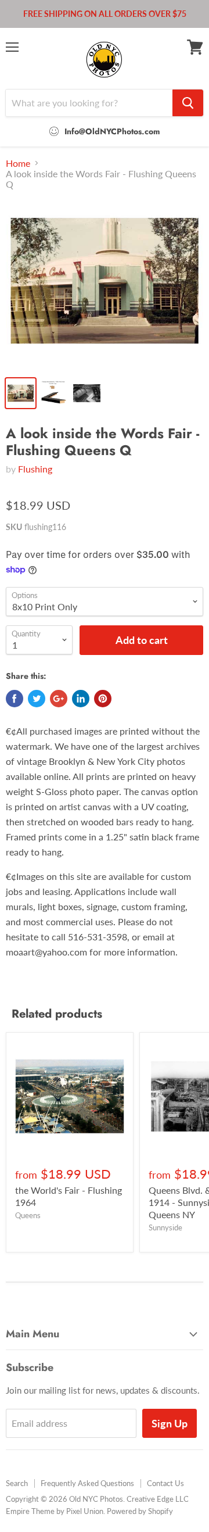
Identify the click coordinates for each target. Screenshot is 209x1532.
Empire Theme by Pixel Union (54, 1511)
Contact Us (165, 1483)
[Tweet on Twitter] (36, 698)
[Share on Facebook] (14, 698)
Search (17, 1483)
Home (18, 163)
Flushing (35, 468)
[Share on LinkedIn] (80, 698)
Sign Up (170, 1423)
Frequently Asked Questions (87, 1483)
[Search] (187, 103)
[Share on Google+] (58, 698)
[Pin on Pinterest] (102, 698)
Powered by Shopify (140, 1511)
